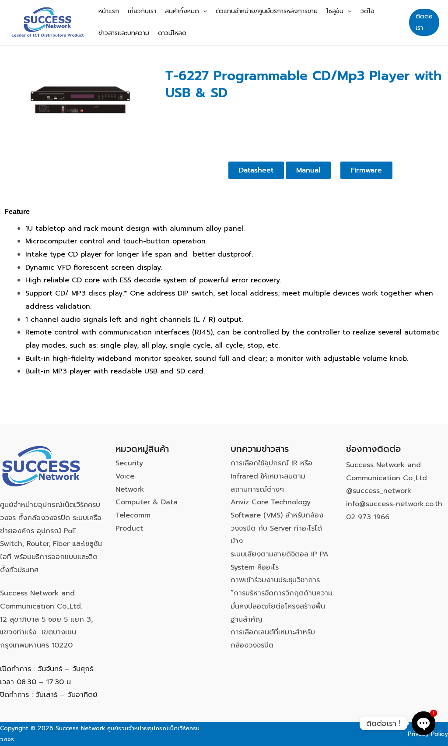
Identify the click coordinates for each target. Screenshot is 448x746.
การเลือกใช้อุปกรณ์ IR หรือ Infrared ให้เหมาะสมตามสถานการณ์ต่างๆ (271, 476)
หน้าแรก (108, 11)
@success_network (378, 491)
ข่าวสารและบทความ (123, 33)
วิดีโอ (367, 11)
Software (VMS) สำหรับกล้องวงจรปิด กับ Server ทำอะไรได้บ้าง (277, 528)
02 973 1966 (367, 517)
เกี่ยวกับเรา (142, 11)
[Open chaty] (423, 723)
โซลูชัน (334, 11)
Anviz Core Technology (271, 502)
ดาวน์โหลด (172, 33)
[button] (203, 11)
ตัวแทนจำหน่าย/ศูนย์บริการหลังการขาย (267, 11)
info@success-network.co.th (394, 504)
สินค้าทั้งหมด (182, 11)
